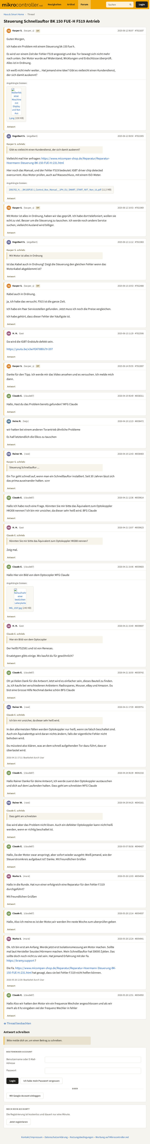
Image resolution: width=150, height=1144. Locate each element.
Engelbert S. (18, 136)
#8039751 (139, 707)
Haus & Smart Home (14, 14)
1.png (11, 118)
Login (142, 4)
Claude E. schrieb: (16, 535)
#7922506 (139, 333)
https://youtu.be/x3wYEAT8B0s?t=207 (30, 349)
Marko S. (17, 876)
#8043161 (139, 802)
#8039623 (139, 527)
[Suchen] (130, 4)
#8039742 (139, 672)
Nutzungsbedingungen (81, 1137)
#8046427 (139, 846)
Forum (84, 4)
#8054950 (139, 995)
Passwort (11, 1070)
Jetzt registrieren (19, 1122)
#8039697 (139, 626)
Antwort (11, 126)
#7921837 (139, 30)
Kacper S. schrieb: (16, 144)
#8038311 (139, 396)
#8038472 (139, 421)
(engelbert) (32, 136)
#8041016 (139, 773)
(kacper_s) (29, 30)
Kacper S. (17, 30)
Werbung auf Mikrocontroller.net (112, 1137)
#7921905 (139, 136)
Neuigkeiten (54, 4)
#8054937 (139, 913)
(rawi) (27, 454)
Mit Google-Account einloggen (25, 1095)
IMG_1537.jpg (15, 608)
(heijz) (26, 421)
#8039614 (139, 497)
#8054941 (139, 938)
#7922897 (139, 366)
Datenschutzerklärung (56, 1137)
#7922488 (139, 286)
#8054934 (139, 876)
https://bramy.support (20, 961)
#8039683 (139, 566)
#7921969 (139, 207)
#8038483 (139, 454)
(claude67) (29, 396)
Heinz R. (16, 421)
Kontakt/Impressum (31, 1137)
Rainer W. (17, 454)
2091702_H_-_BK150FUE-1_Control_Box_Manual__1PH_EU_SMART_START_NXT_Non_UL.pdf (55, 189)
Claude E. (17, 396)
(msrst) (26, 876)
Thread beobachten (18, 1023)
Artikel (71, 4)
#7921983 (139, 242)
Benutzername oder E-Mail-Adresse (21, 1061)
